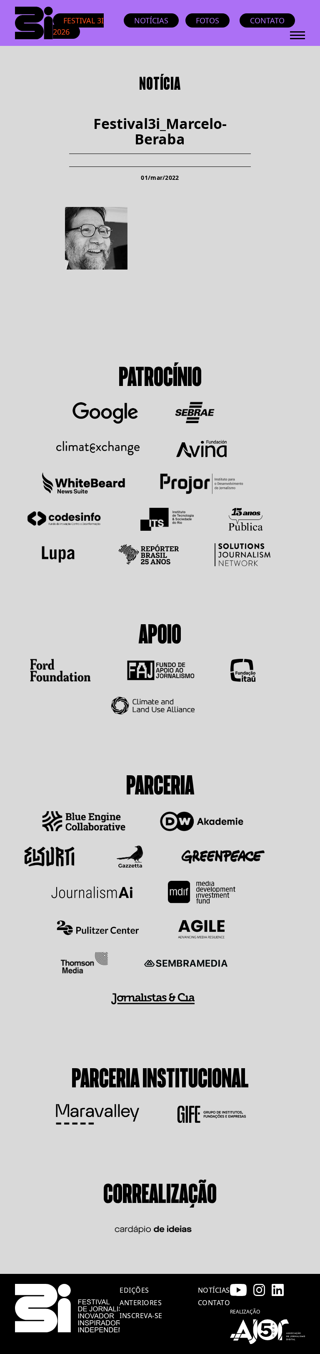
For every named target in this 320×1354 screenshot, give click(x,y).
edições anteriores (141, 1296)
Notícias (151, 20)
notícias (214, 1290)
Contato (267, 20)
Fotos (207, 20)
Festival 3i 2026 (78, 26)
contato (214, 1302)
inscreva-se (141, 1315)
